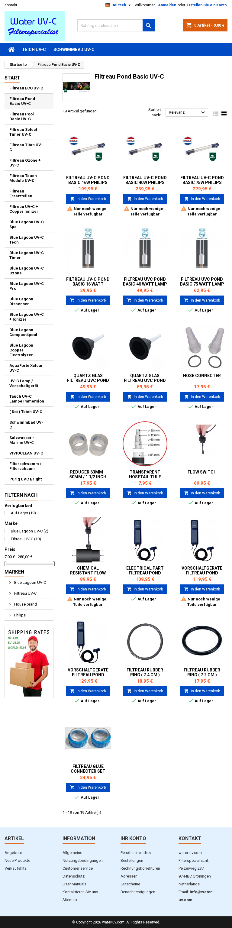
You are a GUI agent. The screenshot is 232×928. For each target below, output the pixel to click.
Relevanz (188, 112)
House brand (25, 604)
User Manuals (74, 884)
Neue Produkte (17, 860)
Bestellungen (132, 860)
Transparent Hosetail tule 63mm (145, 477)
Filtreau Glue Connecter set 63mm (88, 771)
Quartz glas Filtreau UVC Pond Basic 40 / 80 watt (145, 380)
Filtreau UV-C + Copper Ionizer (23, 209)
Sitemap (70, 899)
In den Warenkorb (88, 198)
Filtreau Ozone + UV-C (25, 162)
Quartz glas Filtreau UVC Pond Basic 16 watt (88, 380)
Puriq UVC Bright (25, 479)
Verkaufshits (16, 868)
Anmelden (167, 5)
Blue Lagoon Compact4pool (23, 332)
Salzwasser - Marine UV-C (21, 440)
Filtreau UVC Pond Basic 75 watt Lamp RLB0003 (202, 284)
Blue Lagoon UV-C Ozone (26, 270)
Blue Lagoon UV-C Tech (26, 239)
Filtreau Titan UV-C (26, 147)
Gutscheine (130, 884)
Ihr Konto (133, 838)
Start (12, 78)
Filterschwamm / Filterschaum (25, 466)
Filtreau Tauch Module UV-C (23, 178)
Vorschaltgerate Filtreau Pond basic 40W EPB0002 (202, 573)
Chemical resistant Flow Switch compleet (88, 573)
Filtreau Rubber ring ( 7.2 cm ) (202, 672)
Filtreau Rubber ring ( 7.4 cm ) (145, 672)
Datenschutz (74, 876)
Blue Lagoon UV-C (29, 531)
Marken (14, 572)
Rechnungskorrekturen (140, 868)
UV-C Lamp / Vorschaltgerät (23, 383)
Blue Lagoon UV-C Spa (26, 224)
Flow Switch (202, 472)
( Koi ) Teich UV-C (25, 411)
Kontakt (11, 5)
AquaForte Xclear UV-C (26, 368)
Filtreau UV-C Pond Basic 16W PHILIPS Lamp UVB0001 (88, 182)
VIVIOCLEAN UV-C (26, 453)
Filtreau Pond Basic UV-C (22, 101)
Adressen (129, 876)
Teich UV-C (34, 49)
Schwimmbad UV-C (74, 49)
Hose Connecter (202, 375)
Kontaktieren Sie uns (80, 892)
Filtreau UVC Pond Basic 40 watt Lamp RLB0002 (145, 284)
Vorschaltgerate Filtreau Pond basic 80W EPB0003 (88, 675)
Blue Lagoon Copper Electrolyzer (21, 350)
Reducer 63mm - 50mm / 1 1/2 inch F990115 (87, 477)
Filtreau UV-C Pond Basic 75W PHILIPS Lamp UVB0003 (202, 182)
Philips (19, 615)
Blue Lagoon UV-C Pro (26, 286)
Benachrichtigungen (138, 892)
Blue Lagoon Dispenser (21, 301)
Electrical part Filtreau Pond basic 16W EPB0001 (145, 573)
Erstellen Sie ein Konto (207, 5)
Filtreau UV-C (26, 539)
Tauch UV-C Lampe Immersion (26, 398)
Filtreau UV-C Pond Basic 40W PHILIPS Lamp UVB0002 (145, 182)
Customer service (78, 868)
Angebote (13, 852)
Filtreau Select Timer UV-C (23, 132)
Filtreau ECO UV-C (26, 88)
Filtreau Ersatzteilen (20, 193)
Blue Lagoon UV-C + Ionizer (26, 317)
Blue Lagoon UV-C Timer (26, 255)
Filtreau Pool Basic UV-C (21, 116)
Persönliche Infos (136, 852)
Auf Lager (23, 513)
